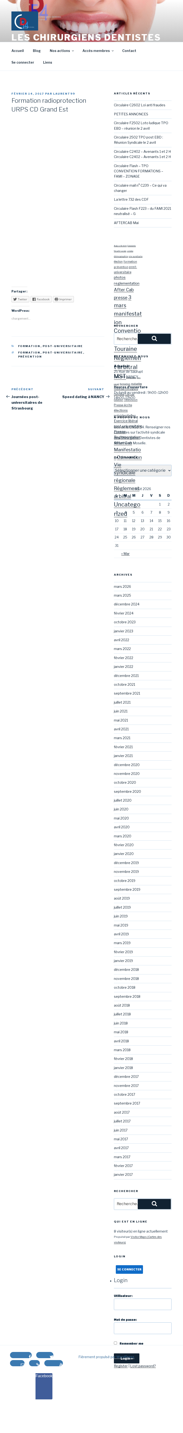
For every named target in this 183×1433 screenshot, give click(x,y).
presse (120, 297)
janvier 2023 (123, 631)
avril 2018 (121, 1041)
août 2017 (122, 1112)
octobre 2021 (124, 684)
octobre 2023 (125, 622)
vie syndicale (135, 256)
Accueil (17, 51)
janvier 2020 (124, 854)
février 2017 (123, 1166)
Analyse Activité (120, 246)
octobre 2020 (125, 782)
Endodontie (131, 246)
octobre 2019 (124, 881)
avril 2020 (122, 827)
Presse (120, 432)
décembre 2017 (126, 1077)
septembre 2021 (127, 693)
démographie (121, 256)
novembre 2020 (127, 774)
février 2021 (123, 747)
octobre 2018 (124, 987)
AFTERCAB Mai (126, 223)
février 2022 (123, 658)
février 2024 (123, 613)
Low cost (129, 394)
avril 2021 (121, 729)
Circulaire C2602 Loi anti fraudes (139, 105)
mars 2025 (122, 595)
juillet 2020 (123, 800)
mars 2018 (122, 1050)
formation (29, 346)
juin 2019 (121, 916)
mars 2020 (122, 836)
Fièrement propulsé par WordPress (106, 1357)
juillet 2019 (122, 907)
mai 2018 (121, 1032)
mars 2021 (122, 738)
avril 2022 (121, 640)
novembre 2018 (126, 979)
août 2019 (122, 898)
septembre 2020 (127, 791)
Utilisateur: (123, 1296)
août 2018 (122, 1005)
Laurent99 (64, 93)
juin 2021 (120, 711)
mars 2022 (122, 649)
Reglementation (127, 437)
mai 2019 (121, 925)
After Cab (124, 289)
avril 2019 (121, 934)
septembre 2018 (127, 996)
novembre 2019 (126, 872)
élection (118, 261)
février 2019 (123, 952)
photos (120, 277)
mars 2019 (122, 943)
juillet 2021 (122, 702)
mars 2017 (122, 1157)
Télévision (130, 399)
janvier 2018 (123, 1068)
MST (120, 376)
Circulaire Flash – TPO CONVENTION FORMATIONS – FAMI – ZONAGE (138, 171)
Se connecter (22, 62)
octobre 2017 (124, 1094)
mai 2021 (121, 720)
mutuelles (136, 383)
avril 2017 (121, 1148)
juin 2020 (121, 809)
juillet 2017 (122, 1121)
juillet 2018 (122, 1014)
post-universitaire (63, 346)
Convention (129, 457)
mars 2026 (122, 586)
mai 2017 (121, 1139)
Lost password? (143, 1366)
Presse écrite (123, 405)
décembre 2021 (126, 676)
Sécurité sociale (120, 251)
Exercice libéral (126, 421)
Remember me (131, 1343)
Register (121, 1366)
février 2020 (124, 845)
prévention (30, 356)
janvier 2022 (123, 667)
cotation (130, 251)
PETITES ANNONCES (131, 114)
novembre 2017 (126, 1086)
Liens (47, 62)
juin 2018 (121, 1023)
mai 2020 (121, 818)
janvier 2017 (123, 1174)
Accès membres (96, 51)
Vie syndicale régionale (124, 472)
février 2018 (123, 1059)
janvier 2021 (123, 756)
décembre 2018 (126, 969)
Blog (37, 51)
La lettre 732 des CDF (131, 199)
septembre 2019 (127, 889)
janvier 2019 (123, 961)
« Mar (125, 554)
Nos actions (60, 51)
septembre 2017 (127, 1103)
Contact (129, 51)
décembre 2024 (126, 604)
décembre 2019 (126, 863)
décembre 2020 (127, 765)
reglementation (126, 283)
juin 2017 (120, 1130)
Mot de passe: (125, 1319)
